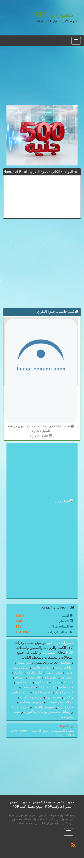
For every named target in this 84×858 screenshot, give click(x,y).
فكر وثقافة (34, 672)
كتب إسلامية (20, 707)
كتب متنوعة (47, 687)
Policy (59, 735)
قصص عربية (63, 692)
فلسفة (68, 682)
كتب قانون (65, 707)
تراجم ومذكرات (31, 697)
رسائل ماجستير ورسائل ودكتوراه (47, 711)
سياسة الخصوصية (62, 730)
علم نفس (34, 677)
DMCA (69, 735)
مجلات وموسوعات (59, 702)
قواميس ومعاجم (31, 702)
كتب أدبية (41, 682)
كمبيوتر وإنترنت (44, 707)
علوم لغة (51, 677)
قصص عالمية (42, 692)
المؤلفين (65, 662)
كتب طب (28, 687)
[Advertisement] (42, 78)
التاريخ (19, 672)
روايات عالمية (41, 667)
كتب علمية (23, 682)
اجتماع (19, 677)
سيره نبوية (53, 697)
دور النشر (24, 662)
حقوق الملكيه (40, 730)
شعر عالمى (54, 672)
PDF (69, 652)
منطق (56, 682)
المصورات (48, 652)
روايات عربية (63, 667)
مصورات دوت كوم (59, 643)
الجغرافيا (66, 677)
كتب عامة (65, 687)
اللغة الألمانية (39, 436)
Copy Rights (19, 730)
